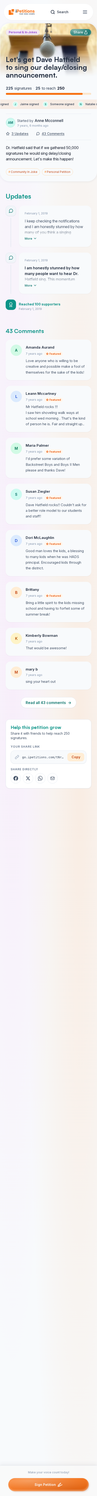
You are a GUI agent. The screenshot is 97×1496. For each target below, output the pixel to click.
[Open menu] (85, 12)
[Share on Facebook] (16, 778)
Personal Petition (57, 172)
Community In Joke (22, 172)
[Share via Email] (52, 778)
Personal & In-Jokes (23, 32)
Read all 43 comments (48, 702)
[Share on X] (28, 778)
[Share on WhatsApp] (40, 778)
